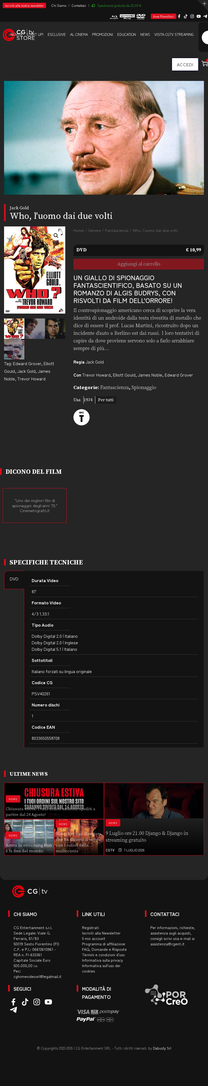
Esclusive (57, 34)
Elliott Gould (124, 374)
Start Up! (35, 34)
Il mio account (93, 938)
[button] (56, 236)
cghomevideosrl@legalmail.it (37, 976)
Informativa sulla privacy (102, 960)
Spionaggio (143, 387)
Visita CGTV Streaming (174, 34)
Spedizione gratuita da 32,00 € (119, 5)
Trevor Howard (31, 378)
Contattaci (79, 5)
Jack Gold (26, 371)
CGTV (110, 850)
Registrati (90, 927)
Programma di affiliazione (103, 943)
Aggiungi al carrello (138, 264)
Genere (94, 230)
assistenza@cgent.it (167, 943)
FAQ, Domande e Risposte (104, 949)
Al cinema (79, 34)
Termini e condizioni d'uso (103, 954)
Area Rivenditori (163, 16)
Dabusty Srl (162, 1048)
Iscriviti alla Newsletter (101, 933)
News (145, 34)
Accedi (185, 64)
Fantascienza (116, 230)
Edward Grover (27, 363)
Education (126, 34)
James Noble (150, 374)
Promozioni (102, 34)
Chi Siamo (58, 5)
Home (78, 230)
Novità (16, 34)
